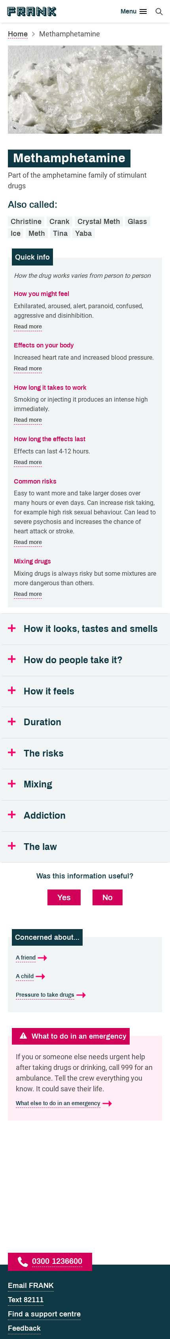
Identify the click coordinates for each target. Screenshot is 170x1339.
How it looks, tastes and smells (91, 629)
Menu (128, 11)
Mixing (38, 784)
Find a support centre (44, 1314)
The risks (44, 754)
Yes (64, 897)
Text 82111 (25, 1300)
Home (18, 34)
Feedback (24, 1328)
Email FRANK (31, 1286)
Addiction (45, 816)
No (107, 897)
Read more (28, 326)
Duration (42, 722)
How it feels (49, 691)
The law (40, 847)
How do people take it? (73, 660)
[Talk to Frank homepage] (31, 11)
